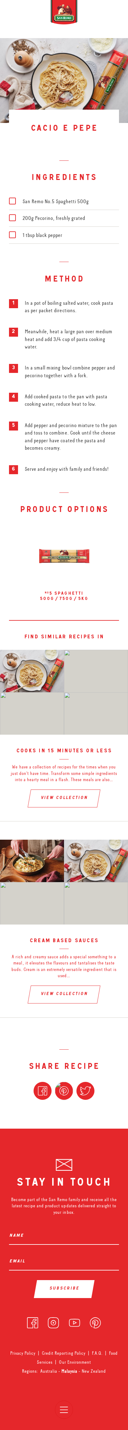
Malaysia (70, 1371)
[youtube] (74, 1321)
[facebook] (32, 1321)
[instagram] (53, 1321)
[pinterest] (95, 1321)
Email (18, 1261)
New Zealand (94, 1371)
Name (17, 1236)
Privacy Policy (22, 1353)
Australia (49, 1371)
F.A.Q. (97, 1353)
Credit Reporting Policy (63, 1353)
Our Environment (75, 1362)
